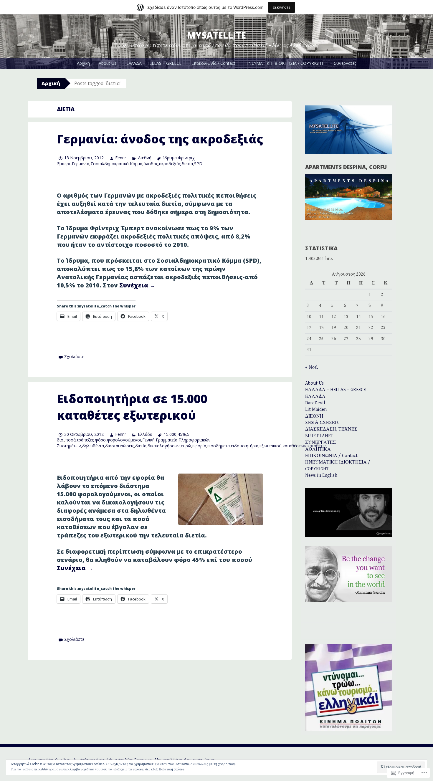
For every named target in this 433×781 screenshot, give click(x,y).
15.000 (170, 434)
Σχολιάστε (74, 356)
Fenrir (120, 157)
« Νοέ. (311, 367)
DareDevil (315, 403)
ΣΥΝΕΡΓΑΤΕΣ (320, 442)
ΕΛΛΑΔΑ (315, 396)
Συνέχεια (137, 285)
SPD (198, 163)
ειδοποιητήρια (244, 446)
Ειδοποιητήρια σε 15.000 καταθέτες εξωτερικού (132, 406)
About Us (107, 63)
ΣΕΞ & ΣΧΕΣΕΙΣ (322, 423)
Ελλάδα (145, 434)
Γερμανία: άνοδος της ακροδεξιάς (160, 139)
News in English (321, 475)
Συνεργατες (345, 63)
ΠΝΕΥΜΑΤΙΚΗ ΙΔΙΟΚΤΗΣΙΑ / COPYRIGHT (284, 63)
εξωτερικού (271, 446)
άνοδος (150, 163)
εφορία (199, 446)
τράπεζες (85, 440)
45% (182, 434)
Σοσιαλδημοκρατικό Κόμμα (116, 163)
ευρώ (186, 446)
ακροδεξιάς (170, 163)
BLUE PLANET (319, 436)
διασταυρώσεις (119, 446)
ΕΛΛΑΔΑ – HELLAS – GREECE (153, 63)
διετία (187, 163)
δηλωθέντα (93, 446)
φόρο (100, 440)
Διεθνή (144, 157)
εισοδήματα (218, 446)
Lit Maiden (316, 409)
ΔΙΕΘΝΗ (314, 416)
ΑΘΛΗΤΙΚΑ (318, 449)
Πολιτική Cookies (171, 769)
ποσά (70, 440)
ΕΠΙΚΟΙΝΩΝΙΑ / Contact (331, 456)
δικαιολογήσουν (164, 446)
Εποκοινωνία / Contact (213, 63)
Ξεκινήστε (281, 7)
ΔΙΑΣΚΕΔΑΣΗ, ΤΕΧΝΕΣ (331, 429)
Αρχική (83, 63)
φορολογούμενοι (124, 440)
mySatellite (216, 35)
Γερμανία (80, 163)
